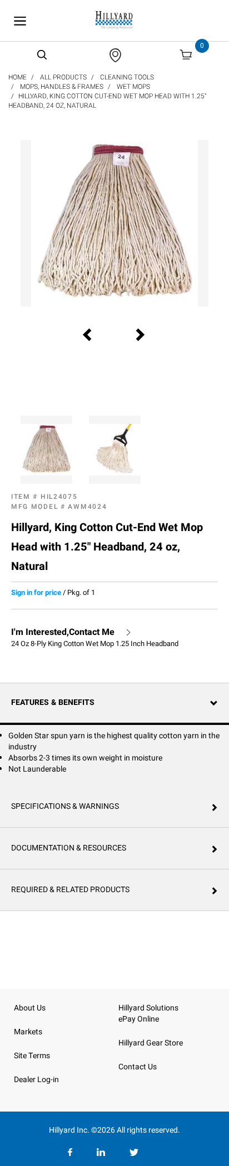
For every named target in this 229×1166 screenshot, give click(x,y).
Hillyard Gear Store (150, 1043)
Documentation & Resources (68, 848)
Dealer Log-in (36, 1079)
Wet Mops (133, 87)
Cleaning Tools (127, 77)
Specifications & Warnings (65, 806)
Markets (28, 1032)
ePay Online (138, 1019)
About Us (30, 1008)
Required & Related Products (70, 889)
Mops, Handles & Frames (61, 87)
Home (17, 77)
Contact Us (137, 1067)
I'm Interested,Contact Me (62, 632)
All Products (63, 77)
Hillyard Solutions (148, 1008)
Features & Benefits (52, 702)
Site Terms (32, 1056)
